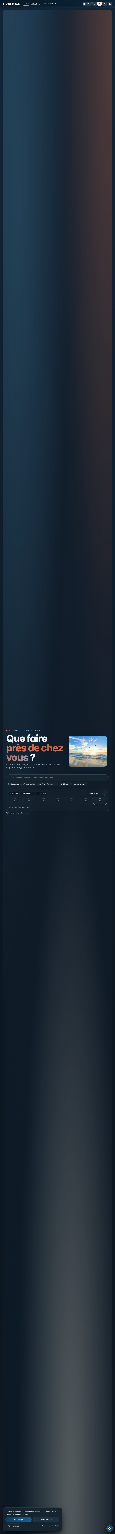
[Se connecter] (104, 4)
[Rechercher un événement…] (94, 4)
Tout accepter (19, 1519)
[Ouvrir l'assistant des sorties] (109, 1528)
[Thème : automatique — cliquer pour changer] (110, 4)
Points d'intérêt (50, 4)
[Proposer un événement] (99, 4)
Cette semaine (40, 793)
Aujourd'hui (14, 793)
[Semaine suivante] (104, 793)
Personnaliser (14, 1526)
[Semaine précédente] (83, 793)
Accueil (26, 4)
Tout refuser (46, 1519)
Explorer (36, 4)
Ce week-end (26, 793)
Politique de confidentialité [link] (50, 1526)
